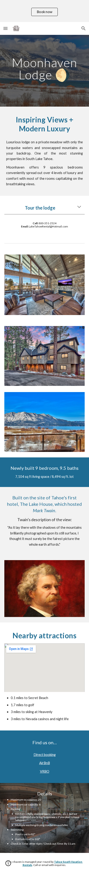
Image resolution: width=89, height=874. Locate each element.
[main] (44, 68)
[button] (5, 28)
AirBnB (44, 763)
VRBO (44, 771)
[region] (44, 11)
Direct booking (45, 755)
